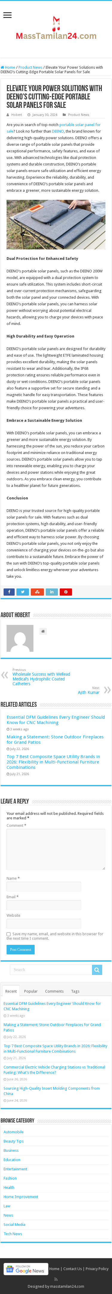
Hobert (16, 115)
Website (13, 915)
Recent (11, 991)
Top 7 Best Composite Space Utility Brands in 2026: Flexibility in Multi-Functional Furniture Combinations (53, 762)
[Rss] (56, 1279)
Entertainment (15, 1169)
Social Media (14, 1224)
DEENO (58, 131)
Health (9, 1187)
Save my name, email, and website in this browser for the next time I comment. (55, 936)
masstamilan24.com (67, 1286)
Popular (31, 991)
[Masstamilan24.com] (56, 28)
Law (7, 1206)
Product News (30, 67)
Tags (75, 991)
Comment (16, 825)
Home (9, 67)
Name (13, 878)
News (8, 1215)
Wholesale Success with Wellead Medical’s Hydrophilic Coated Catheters (41, 677)
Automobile (14, 1132)
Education (12, 1159)
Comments (54, 991)
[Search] (97, 970)
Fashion (10, 1178)
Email (13, 897)
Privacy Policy (97, 1269)
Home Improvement (21, 1197)
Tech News (13, 1234)
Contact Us (72, 1269)
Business (11, 1150)
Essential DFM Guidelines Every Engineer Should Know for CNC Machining (56, 720)
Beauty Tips (14, 1141)
